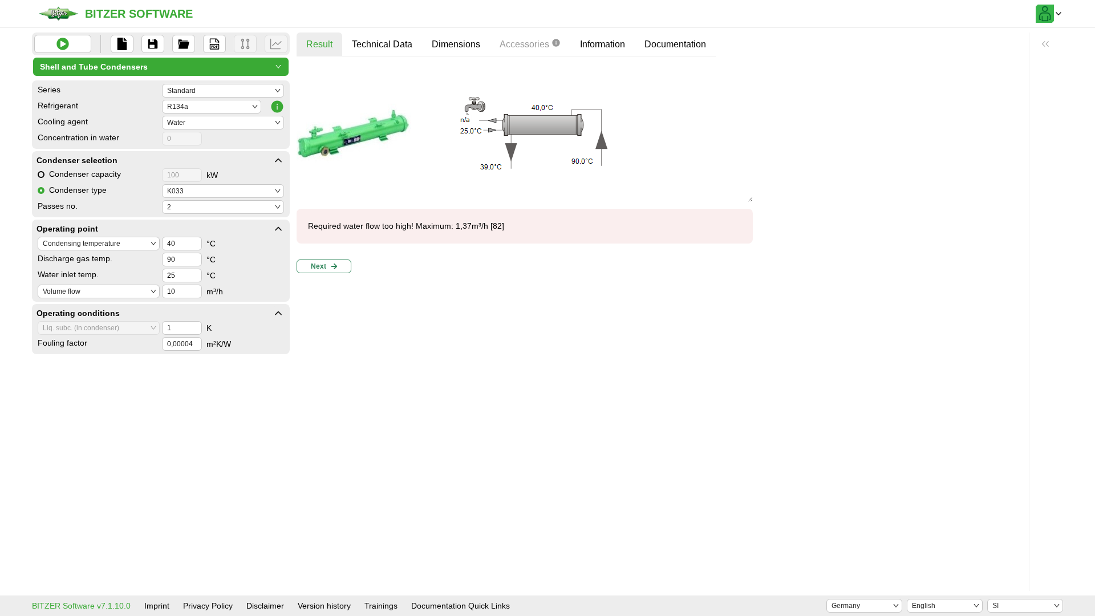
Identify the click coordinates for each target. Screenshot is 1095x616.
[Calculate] (62, 44)
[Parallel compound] (245, 44)
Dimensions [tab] (456, 44)
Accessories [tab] (524, 44)
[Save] (152, 44)
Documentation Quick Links (460, 605)
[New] (122, 44)
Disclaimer (265, 605)
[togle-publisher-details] (278, 160)
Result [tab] (319, 44)
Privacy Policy (208, 605)
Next (318, 266)
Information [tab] (602, 44)
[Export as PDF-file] (214, 44)
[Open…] (183, 44)
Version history (324, 605)
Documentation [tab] (675, 44)
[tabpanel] (525, 171)
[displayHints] (1045, 44)
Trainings (381, 605)
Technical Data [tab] (382, 44)
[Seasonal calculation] (276, 44)
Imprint (156, 605)
